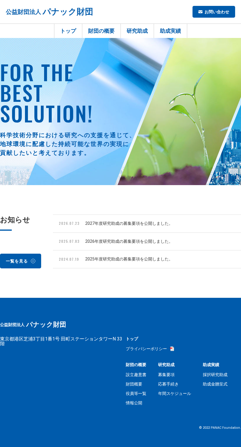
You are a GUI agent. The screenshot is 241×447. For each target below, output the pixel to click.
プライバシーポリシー (146, 348)
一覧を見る (17, 261)
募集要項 (166, 374)
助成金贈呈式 (215, 384)
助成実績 (170, 31)
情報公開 (134, 403)
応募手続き (168, 384)
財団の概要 (101, 31)
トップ (68, 31)
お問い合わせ (217, 11)
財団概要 (134, 384)
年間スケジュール (174, 393)
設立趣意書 (136, 374)
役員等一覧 (136, 393)
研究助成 (137, 31)
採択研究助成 (215, 374)
